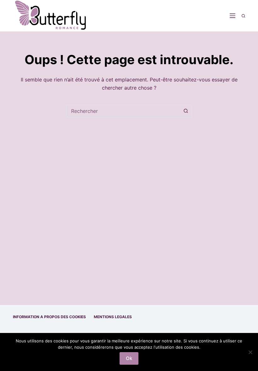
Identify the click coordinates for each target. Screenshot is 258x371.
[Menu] (232, 16)
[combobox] (123, 111)
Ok (129, 358)
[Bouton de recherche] (186, 111)
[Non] (250, 352)
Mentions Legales (113, 316)
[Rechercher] (243, 16)
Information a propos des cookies (49, 316)
